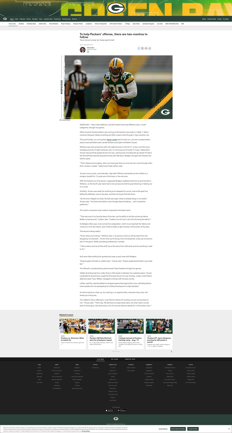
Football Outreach (149, 379)
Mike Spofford (90, 47)
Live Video (77, 373)
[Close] (229, 429)
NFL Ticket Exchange (191, 382)
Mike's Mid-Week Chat (56, 379)
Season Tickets (190, 370)
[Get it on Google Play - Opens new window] (122, 411)
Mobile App (57, 385)
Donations (149, 376)
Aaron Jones (112, 139)
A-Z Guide (112, 367)
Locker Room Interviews (77, 376)
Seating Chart (170, 376)
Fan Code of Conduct (170, 379)
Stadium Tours (112, 379)
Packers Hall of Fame (113, 382)
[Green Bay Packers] (116, 419)
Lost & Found (112, 400)
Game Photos (95, 367)
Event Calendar (131, 370)
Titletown (112, 397)
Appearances (149, 367)
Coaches (39, 370)
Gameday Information (170, 367)
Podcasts (77, 382)
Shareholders (149, 385)
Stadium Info (113, 370)
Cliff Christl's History (57, 370)
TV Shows (77, 385)
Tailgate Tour (149, 370)
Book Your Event (113, 385)
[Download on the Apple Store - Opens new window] (109, 410)
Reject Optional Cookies (178, 428)
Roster (39, 367)
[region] (116, 429)
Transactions (39, 373)
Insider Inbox (57, 367)
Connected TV (77, 370)
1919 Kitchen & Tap (113, 394)
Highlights (77, 367)
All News (57, 382)
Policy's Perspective (57, 376)
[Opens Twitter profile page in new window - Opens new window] (88, 52)
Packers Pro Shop (112, 391)
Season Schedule (131, 367)
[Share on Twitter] (142, 49)
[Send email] (146, 49)
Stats (39, 379)
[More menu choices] (79, 19)
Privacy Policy (86, 431)
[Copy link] (149, 48)
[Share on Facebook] (138, 49)
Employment (113, 388)
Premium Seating (191, 373)
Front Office (39, 382)
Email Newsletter (57, 388)
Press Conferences (77, 379)
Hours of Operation (112, 373)
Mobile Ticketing (191, 376)
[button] (113, 351)
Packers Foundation (149, 382)
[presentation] (172, 352)
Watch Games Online (77, 388)
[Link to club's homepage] (5, 19)
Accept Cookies (193, 428)
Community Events (149, 373)
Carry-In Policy (170, 373)
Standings (39, 376)
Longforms (57, 373)
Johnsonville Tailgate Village (170, 382)
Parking (113, 376)
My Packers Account (191, 367)
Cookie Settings (163, 428)
